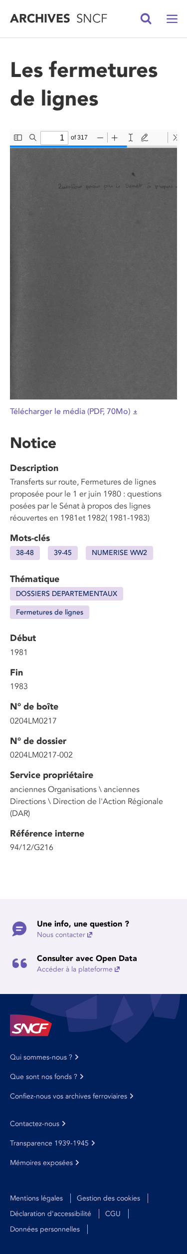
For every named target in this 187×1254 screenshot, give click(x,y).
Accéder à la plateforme (75, 969)
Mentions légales (36, 1198)
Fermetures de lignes (49, 612)
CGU (113, 1214)
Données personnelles (45, 1229)
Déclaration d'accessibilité (50, 1214)
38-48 (25, 552)
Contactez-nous (34, 1124)
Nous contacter (61, 934)
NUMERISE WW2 (119, 552)
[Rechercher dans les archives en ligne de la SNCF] (146, 19)
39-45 (63, 552)
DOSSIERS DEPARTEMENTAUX (66, 594)
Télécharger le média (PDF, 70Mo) (70, 411)
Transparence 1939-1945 (49, 1143)
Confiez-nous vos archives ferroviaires (68, 1096)
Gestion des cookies (108, 1198)
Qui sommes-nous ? (41, 1057)
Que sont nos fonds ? (43, 1076)
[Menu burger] (172, 19)
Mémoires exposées (41, 1162)
